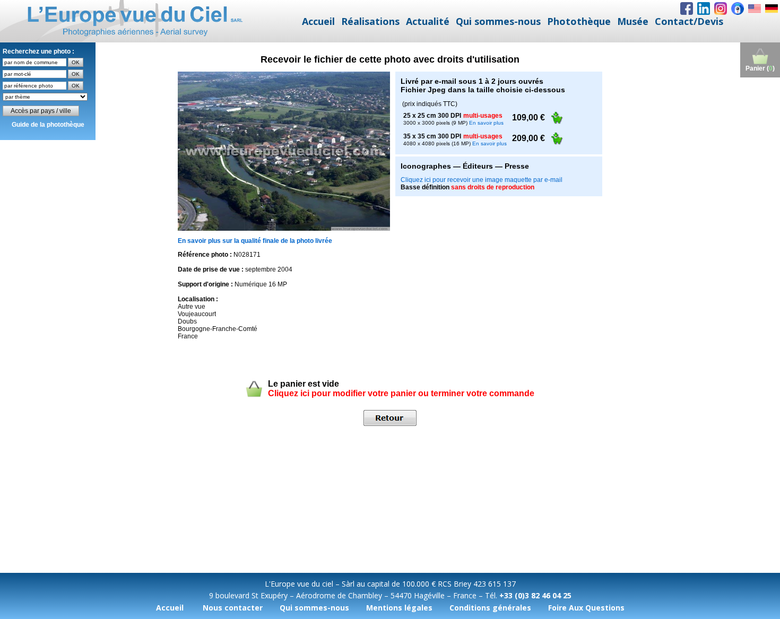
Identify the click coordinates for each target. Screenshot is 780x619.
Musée (632, 21)
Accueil (318, 21)
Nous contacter (233, 608)
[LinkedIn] (703, 8)
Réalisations (370, 21)
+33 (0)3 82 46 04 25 (535, 595)
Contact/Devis (689, 21)
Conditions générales (490, 608)
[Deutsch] (771, 8)
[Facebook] (686, 8)
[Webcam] (737, 8)
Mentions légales (399, 608)
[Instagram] (720, 8)
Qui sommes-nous (498, 21)
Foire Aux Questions (586, 608)
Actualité (427, 21)
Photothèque (579, 21)
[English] (754, 8)
